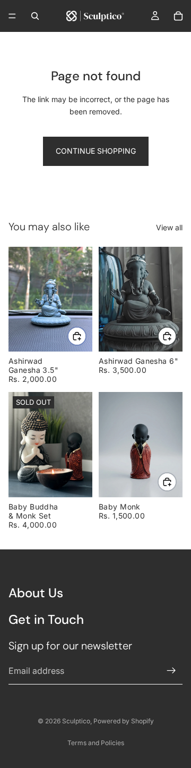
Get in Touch (46, 619)
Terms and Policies (95, 743)
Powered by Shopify (123, 721)
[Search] (35, 16)
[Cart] (178, 16)
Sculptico (76, 721)
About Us (35, 593)
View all (169, 227)
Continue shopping (96, 150)
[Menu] (12, 16)
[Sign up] (171, 671)
